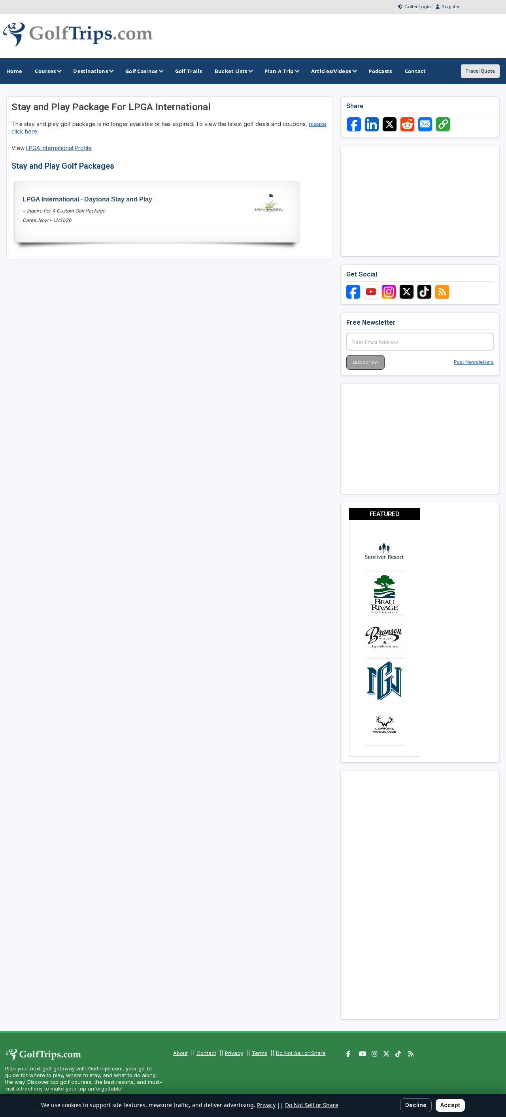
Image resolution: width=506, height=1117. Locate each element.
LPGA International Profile (59, 148)
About (180, 1053)
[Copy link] (443, 124)
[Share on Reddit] (407, 124)
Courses (45, 71)
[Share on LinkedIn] (372, 124)
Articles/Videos (331, 71)
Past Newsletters (474, 362)
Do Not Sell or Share (301, 1053)
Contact (206, 1053)
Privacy (234, 1053)
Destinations (90, 71)
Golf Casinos (141, 71)
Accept (450, 1105)
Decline (416, 1105)
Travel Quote (480, 71)
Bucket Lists (231, 71)
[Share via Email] (425, 124)
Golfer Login (417, 6)
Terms (259, 1053)
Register (450, 6)
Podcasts (380, 71)
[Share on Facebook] (354, 124)
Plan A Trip (278, 71)
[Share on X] (389, 124)
